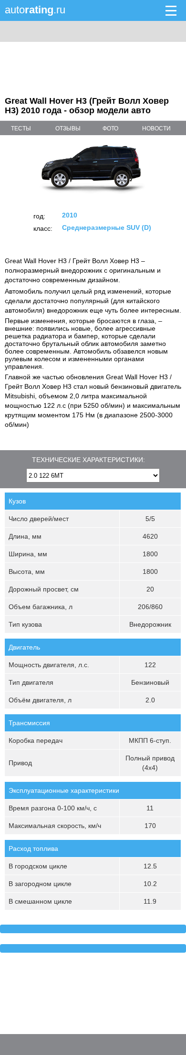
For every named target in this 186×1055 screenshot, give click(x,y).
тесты (21, 128)
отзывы (68, 128)
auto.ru (35, 10)
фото (110, 128)
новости (156, 128)
